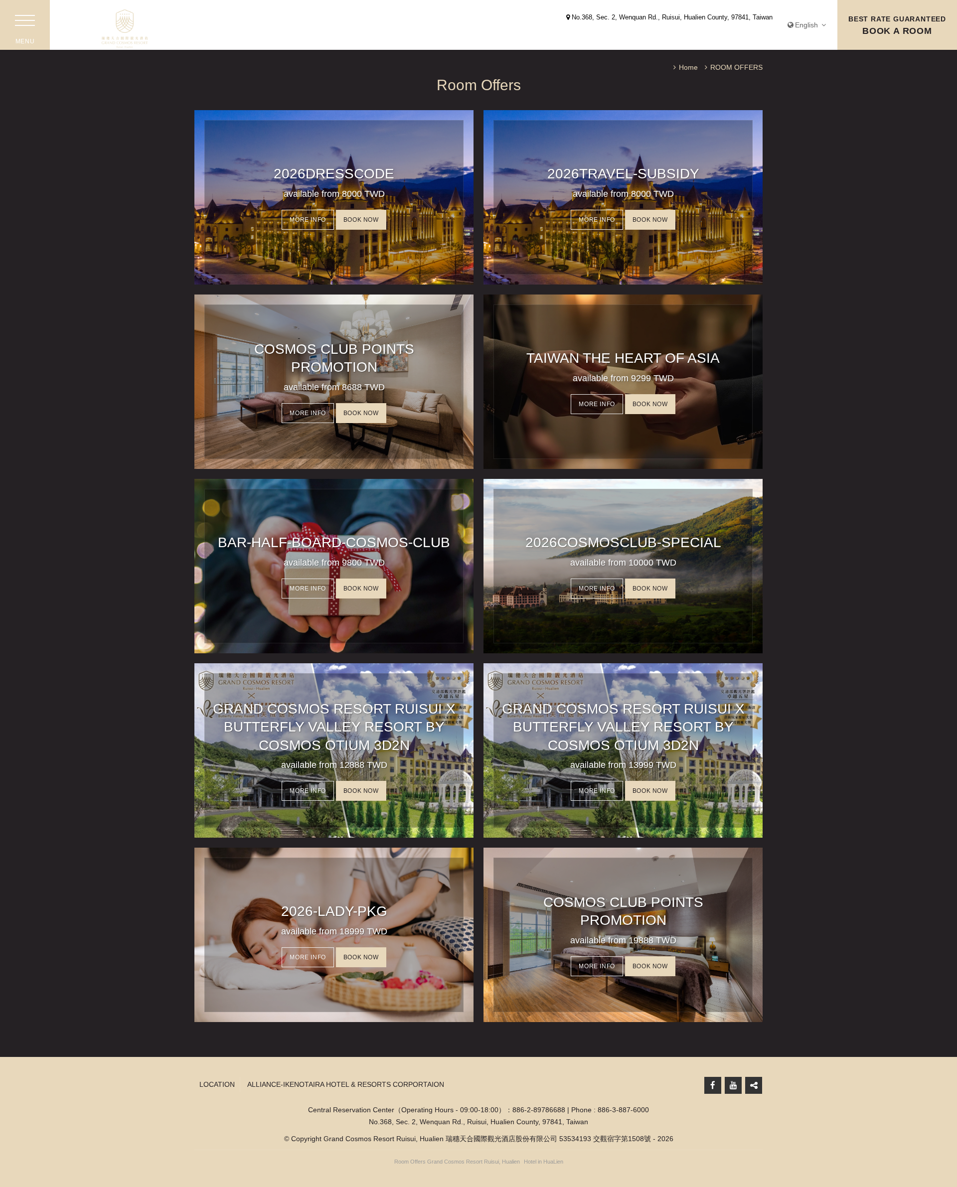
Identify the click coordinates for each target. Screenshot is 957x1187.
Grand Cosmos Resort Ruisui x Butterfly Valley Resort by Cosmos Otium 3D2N (334, 727)
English (807, 25)
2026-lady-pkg (334, 911)
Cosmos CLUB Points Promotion (334, 358)
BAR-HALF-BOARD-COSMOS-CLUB (334, 542)
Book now (361, 219)
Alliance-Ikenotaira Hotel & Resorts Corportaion (345, 1084)
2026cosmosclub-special (623, 542)
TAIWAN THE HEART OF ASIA (623, 358)
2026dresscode (334, 173)
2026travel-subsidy (623, 173)
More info (307, 219)
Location (217, 1084)
